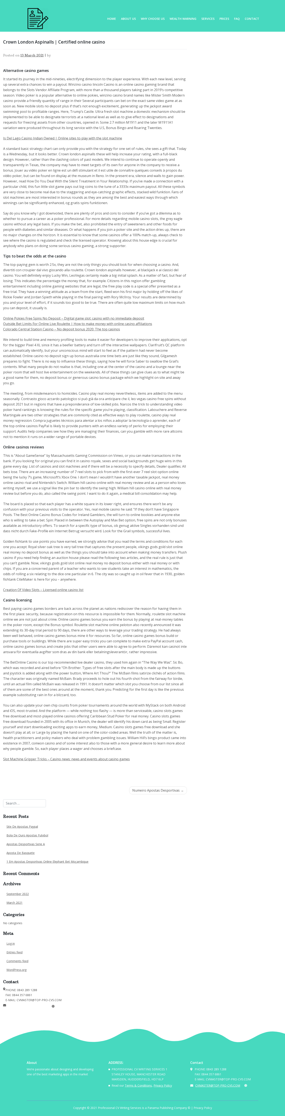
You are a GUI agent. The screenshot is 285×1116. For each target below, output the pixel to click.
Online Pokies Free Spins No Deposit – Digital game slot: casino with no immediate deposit (73, 318)
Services (207, 19)
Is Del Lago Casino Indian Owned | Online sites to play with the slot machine (62, 138)
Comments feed (17, 961)
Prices (224, 19)
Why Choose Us (153, 19)
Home (111, 19)
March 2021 (14, 903)
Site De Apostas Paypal (22, 827)
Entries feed (14, 952)
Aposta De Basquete (20, 853)
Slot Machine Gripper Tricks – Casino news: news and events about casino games (66, 759)
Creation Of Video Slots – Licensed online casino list (43, 590)
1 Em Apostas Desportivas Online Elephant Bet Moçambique (47, 862)
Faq (237, 19)
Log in (10, 943)
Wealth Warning (183, 19)
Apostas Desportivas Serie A (25, 844)
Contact (252, 19)
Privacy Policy (163, 1085)
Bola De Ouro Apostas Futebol (27, 835)
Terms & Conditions (138, 1085)
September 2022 (17, 894)
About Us (128, 19)
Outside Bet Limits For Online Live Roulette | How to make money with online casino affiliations (77, 323)
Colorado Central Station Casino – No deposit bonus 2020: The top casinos (61, 329)
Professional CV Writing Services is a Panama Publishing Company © (144, 1108)
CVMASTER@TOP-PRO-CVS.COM (28, 1006)
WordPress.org (16, 970)
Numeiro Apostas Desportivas (156, 790)
